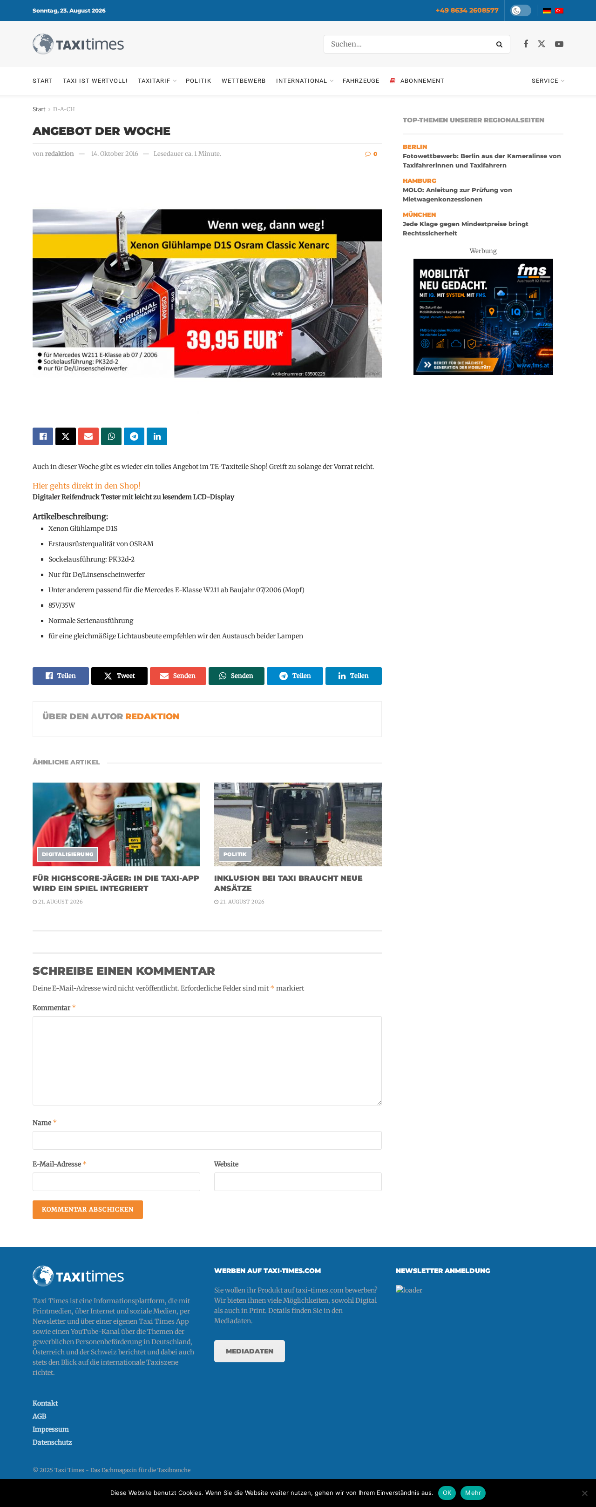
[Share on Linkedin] (157, 436)
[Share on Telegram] (134, 436)
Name (45, 1122)
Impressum (51, 1429)
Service (545, 80)
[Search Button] (501, 44)
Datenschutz (52, 1442)
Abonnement (422, 80)
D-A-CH (64, 109)
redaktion (59, 154)
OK (447, 1492)
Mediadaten (249, 1351)
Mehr (473, 1492)
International (301, 80)
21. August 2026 (60, 901)
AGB (39, 1416)
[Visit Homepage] (78, 43)
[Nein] (584, 1493)
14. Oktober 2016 (114, 154)
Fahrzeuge (361, 80)
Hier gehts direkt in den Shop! (87, 485)
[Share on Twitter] (65, 436)
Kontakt (45, 1403)
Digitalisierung (68, 854)
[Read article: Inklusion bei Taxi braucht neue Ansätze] (298, 824)
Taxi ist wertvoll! (95, 80)
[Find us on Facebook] (525, 44)
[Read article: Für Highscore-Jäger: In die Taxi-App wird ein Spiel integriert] (116, 824)
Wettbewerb (244, 80)
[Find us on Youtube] (559, 44)
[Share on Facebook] (43, 436)
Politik (198, 80)
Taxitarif (154, 80)
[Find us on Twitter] (541, 44)
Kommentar (54, 1007)
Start (43, 80)
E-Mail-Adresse (60, 1163)
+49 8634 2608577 (467, 10)
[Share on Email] (88, 436)
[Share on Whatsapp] (111, 436)
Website (226, 1164)
